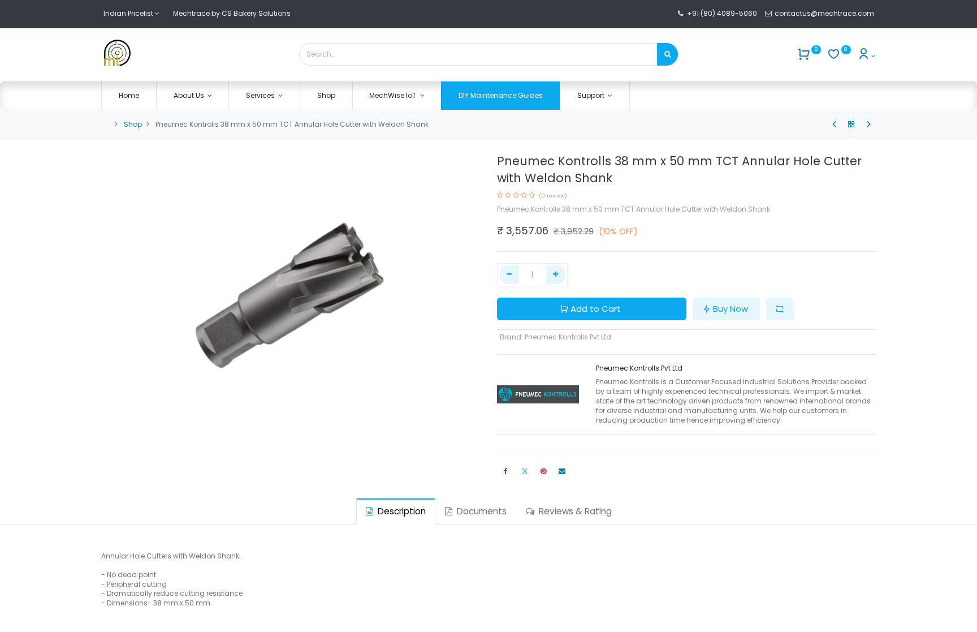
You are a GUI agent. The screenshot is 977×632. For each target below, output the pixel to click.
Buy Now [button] (730, 309)
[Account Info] (866, 56)
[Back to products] (851, 124)
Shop (133, 124)
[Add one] (556, 274)
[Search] (667, 54)
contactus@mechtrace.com (825, 13)
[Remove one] (509, 274)
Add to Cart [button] (595, 309)
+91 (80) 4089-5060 (722, 13)
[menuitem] (129, 95)
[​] (834, 124)
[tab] (395, 511)
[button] (780, 309)
